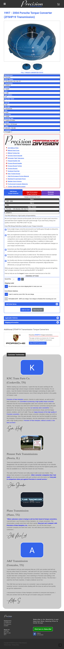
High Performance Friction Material (18, 176)
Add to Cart (26, 310)
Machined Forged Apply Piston (17, 179)
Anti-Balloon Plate (13, 148)
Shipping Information (11, 322)
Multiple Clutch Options (15, 181)
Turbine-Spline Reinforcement (16, 186)
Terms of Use (7, 644)
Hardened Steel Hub (13, 171)
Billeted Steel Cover (13, 150)
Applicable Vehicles (11, 318)
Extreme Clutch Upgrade (15, 155)
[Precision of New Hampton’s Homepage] (32, 4)
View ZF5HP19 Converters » (38, 343)
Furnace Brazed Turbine (15, 166)
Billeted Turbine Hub (14, 153)
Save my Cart (37, 310)
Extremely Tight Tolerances (16, 158)
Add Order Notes (11, 304)
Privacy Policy (15, 644)
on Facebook (40, 634)
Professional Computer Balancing (18, 184)
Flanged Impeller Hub (14, 161)
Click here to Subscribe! (42, 629)
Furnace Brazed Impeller (15, 163)
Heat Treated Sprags (14, 173)
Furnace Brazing (12, 168)
